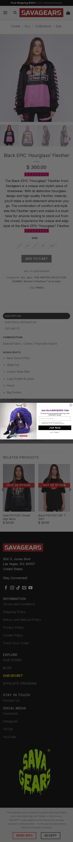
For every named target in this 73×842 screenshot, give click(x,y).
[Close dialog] (70, 405)
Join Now (55, 427)
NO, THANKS (54, 432)
